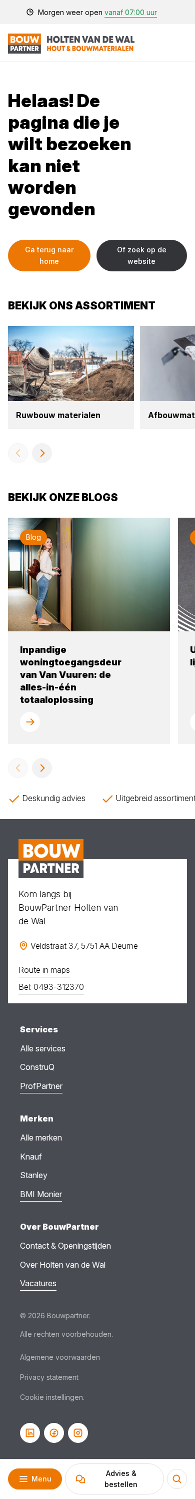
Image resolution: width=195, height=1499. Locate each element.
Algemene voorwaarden (60, 1357)
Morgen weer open (97, 12)
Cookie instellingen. (52, 1397)
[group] (71, 377)
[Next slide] (42, 453)
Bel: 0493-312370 (51, 987)
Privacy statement (49, 1377)
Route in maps (44, 970)
